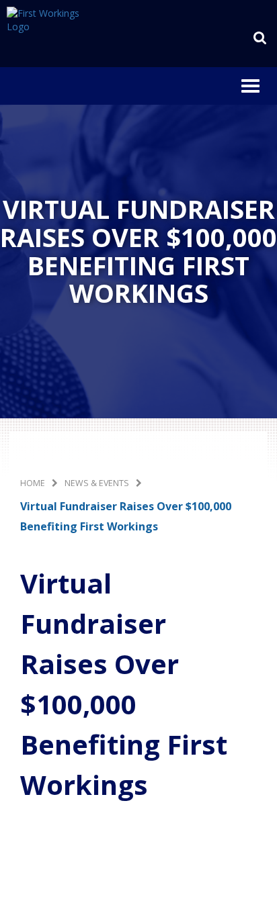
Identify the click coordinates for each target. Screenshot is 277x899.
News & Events (97, 483)
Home (32, 483)
